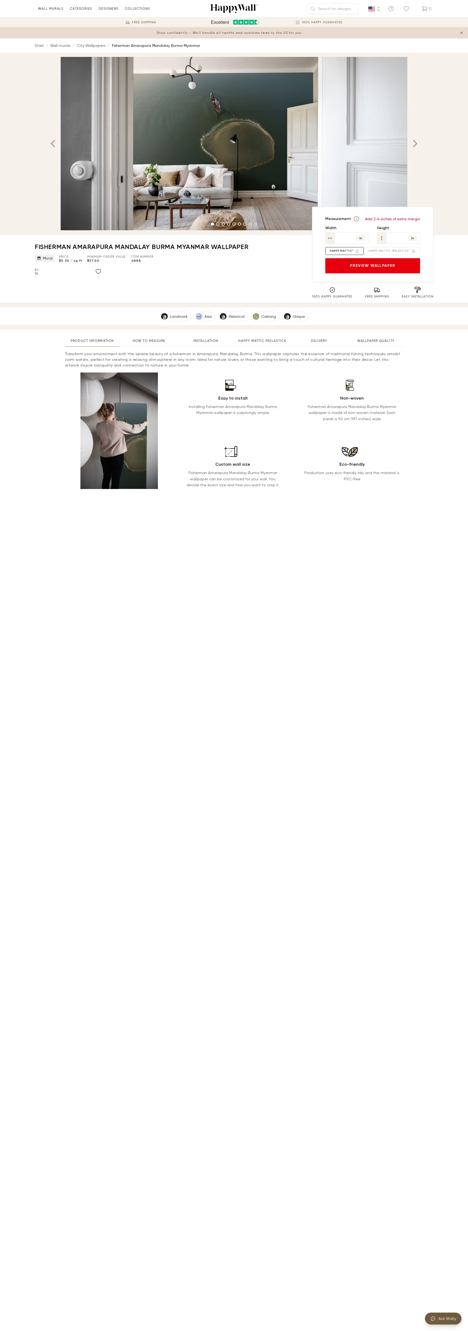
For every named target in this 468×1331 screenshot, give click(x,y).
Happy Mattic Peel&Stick (262, 341)
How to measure (149, 341)
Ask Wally (447, 1318)
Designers (108, 9)
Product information (92, 341)
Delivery (319, 341)
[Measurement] (356, 219)
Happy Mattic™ (342, 250)
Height (383, 228)
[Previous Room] (53, 143)
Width (330, 228)
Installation (205, 341)
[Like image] (98, 271)
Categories (81, 9)
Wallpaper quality (375, 341)
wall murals (50, 9)
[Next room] (415, 143)
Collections (137, 9)
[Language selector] (374, 9)
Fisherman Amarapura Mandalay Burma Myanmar (156, 45)
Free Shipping (144, 22)
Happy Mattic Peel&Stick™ (389, 250)
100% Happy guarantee (322, 22)
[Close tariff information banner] (461, 32)
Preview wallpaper (372, 265)
